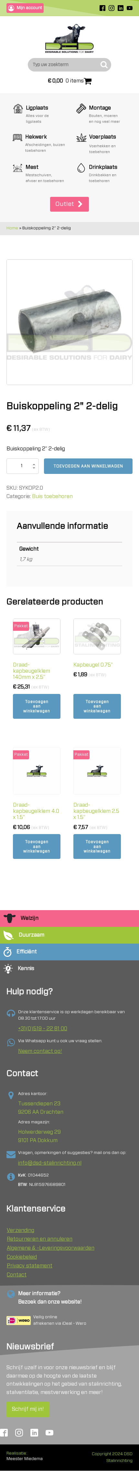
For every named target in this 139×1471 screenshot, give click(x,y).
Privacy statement (29, 1265)
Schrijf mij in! (28, 1409)
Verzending (20, 1230)
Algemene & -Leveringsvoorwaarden (50, 1248)
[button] (69, 204)
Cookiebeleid (22, 1257)
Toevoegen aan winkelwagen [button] (36, 706)
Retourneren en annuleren (39, 1239)
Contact (17, 1274)
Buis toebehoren (52, 496)
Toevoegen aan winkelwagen (88, 466)
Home (12, 228)
